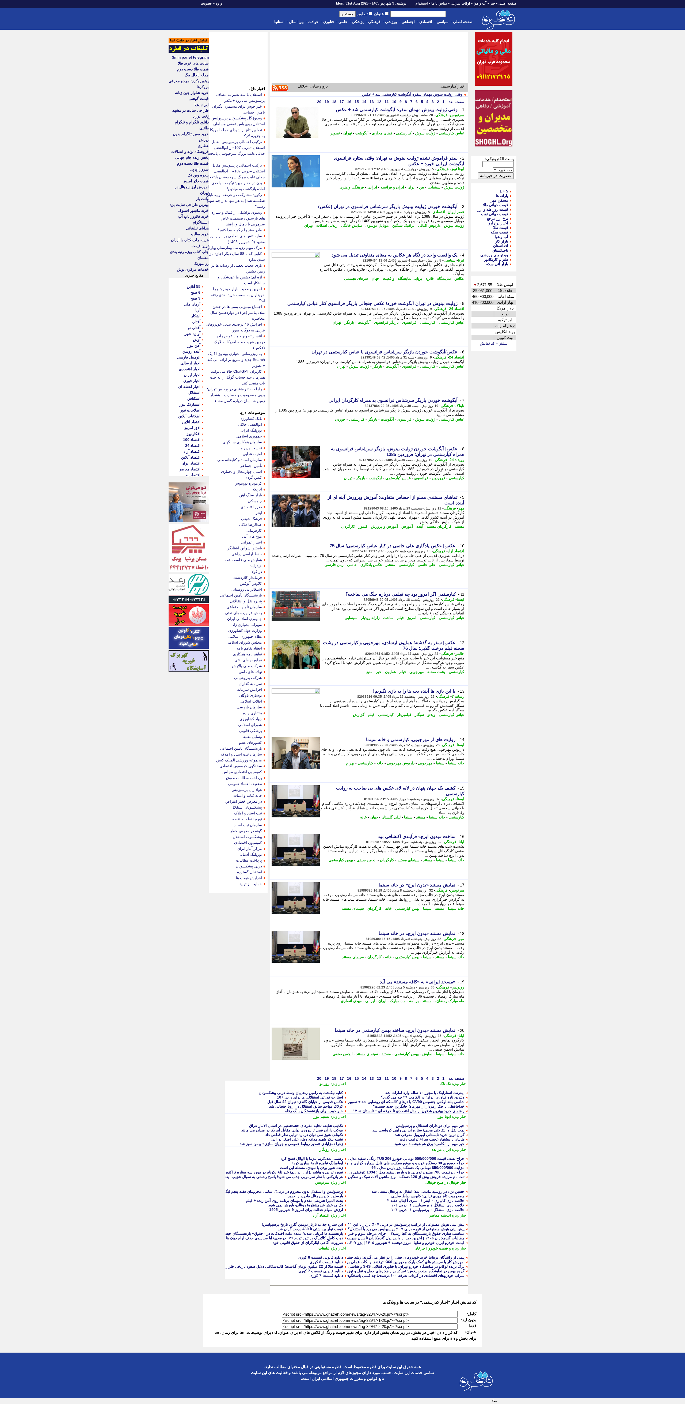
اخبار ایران (192, 375)
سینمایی (434, 187)
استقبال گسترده (249, 872)
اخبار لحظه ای (189, 386)
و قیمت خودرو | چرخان (432, 1248)
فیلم (400, 618)
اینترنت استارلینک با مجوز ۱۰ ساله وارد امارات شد (425, 1092)
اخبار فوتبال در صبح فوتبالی (446, 1182)
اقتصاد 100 (191, 439)
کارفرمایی (254, 530)
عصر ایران (456, 212)
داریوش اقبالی (429, 225)
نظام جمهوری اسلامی (245, 636)
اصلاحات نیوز (190, 410)
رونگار (324, 1149)
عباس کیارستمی (451, 133)
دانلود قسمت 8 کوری (326, 1262)
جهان (375, 278)
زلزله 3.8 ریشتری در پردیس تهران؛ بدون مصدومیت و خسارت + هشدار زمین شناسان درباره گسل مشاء (236, 395)
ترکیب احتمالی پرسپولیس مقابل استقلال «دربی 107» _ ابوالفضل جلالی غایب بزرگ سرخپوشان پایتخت (236, 171)
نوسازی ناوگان (250, 695)
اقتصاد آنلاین (190, 457)
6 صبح (195, 292)
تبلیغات (323, 1248)
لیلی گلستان (391, 817)
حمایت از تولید (250, 884)
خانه (380, 763)
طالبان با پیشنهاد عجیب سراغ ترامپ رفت (432, 1139)
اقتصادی (425, 22)
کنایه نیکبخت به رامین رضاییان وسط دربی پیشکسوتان (301, 1092)
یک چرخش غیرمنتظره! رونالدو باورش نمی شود (305, 1205)
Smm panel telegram (190, 57)
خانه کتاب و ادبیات (247, 795)
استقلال (194, 392)
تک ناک (445, 1083)
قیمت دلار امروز (196, 181)
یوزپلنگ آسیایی (250, 854)
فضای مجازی (382, 133)
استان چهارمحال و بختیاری (241, 471)
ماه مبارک (398, 1001)
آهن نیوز (194, 345)
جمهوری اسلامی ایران (244, 619)
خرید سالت (200, 234)
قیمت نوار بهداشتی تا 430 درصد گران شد (310, 1229)
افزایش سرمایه (249, 689)
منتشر (390, 565)
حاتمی (352, 565)
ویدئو (431, 714)
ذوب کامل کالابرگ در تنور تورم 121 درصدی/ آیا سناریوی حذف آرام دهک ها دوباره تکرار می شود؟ (266, 1238)
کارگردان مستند (439, 526)
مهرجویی (416, 672)
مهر (461, 508)
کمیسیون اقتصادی (248, 842)
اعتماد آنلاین (191, 422)
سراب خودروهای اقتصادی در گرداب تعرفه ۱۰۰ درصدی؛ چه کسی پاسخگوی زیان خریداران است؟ (388, 1275)
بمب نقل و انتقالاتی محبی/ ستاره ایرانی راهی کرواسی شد (418, 1130)
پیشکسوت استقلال (247, 837)
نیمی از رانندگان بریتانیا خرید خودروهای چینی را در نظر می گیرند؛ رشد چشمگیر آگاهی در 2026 (390, 1257)
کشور (363, 526)
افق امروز (192, 428)
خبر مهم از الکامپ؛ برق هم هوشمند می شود (429, 1144)
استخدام (422, 3)
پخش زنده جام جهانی (192, 157)
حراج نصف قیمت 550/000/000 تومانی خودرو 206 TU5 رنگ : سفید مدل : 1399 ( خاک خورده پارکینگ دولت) (379, 1158)
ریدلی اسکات (326, 225)
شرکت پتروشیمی (248, 677)
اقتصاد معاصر (189, 469)
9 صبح (195, 298)
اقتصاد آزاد (456, 551)
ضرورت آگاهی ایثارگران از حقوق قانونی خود (308, 1242)
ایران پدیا (202, 104)
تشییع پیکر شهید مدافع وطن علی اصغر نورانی (307, 1139)
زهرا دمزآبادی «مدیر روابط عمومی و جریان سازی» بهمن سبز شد (291, 1144)
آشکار (195, 316)
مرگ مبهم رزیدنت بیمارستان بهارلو (234, 248)
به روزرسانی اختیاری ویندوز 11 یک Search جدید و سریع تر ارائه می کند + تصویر (236, 360)
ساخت (388, 618)
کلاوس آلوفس (251, 583)
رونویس (458, 987)
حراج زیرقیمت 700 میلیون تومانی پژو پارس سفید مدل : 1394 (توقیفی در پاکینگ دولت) (396, 1172)
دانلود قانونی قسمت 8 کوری (320, 1257)
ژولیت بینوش (425, 133)
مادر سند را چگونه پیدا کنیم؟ (240, 230)
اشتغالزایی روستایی (246, 589)
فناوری (328, 22)
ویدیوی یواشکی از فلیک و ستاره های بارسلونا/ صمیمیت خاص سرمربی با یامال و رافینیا (238, 218)
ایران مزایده (441, 1149)
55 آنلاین (193, 286)
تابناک (459, 405)
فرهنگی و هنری (352, 187)
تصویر (335, 133)
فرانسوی (409, 322)
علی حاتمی (426, 565)
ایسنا (460, 599)
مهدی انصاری (351, 1001)
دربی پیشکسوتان (249, 866)
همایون (390, 672)
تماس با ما (439, 3)
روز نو (324, 1083)
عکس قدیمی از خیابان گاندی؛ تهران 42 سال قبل (305, 1102)
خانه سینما (456, 763)
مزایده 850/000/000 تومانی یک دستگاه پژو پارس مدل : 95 (418, 1167)
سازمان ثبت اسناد (248, 825)
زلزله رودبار (370, 618)
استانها (279, 22)
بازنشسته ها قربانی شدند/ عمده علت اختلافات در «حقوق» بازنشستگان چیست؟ (281, 1233)
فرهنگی (374, 22)
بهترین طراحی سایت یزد (189, 204)
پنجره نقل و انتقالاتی (246, 601)
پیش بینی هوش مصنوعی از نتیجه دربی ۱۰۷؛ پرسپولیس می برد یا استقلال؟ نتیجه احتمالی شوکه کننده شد (383, 1229)
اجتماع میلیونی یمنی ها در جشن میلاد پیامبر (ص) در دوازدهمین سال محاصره (237, 312)
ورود (219, 3)
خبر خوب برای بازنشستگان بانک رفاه (314, 1111)
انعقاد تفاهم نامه (249, 648)
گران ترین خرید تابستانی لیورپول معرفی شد (430, 1135)
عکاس (459, 278)
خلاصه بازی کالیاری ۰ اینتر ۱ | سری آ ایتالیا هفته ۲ (426, 1200)
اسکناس (193, 398)
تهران (347, 133)
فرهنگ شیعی (251, 518)
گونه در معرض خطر (246, 831)
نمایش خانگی (351, 225)
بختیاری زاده (252, 713)
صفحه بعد (456, 102)
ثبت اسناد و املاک (248, 813)
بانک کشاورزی (250, 418)
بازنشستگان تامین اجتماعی (241, 748)
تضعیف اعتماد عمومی (245, 784)
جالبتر (459, 653)
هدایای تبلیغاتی (197, 228)
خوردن (340, 419)
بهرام (350, 763)
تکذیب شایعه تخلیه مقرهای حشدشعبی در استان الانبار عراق (296, 1125)
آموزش (407, 526)
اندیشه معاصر (440, 1215)
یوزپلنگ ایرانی (250, 430)
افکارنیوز (193, 434)
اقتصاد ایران (190, 463)
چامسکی (255, 501)
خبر (492, 3)
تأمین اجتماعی (250, 465)
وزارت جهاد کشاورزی (245, 630)
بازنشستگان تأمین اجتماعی (241, 595)
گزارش (358, 714)
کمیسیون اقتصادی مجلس (242, 772)
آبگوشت (361, 133)
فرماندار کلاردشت (247, 577)
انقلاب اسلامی (250, 701)
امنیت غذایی (252, 454)
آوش (196, 339)
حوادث (313, 22)
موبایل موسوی (377, 225)
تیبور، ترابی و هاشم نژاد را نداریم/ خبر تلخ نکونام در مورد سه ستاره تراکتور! (283, 1172)
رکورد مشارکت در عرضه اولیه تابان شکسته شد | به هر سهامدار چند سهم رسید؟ (235, 201)
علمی (342, 22)
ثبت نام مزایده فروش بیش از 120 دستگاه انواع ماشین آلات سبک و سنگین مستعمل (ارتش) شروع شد (384, 1177)
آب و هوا (480, 3)
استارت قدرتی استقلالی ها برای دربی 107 (310, 1097)
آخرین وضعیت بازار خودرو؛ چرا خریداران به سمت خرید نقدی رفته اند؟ (238, 295)
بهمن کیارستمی (341, 860)
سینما (440, 763)
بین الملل (296, 22)
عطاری (203, 146)
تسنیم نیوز (321, 1116)
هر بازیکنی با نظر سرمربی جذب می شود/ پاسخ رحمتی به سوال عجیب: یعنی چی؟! (277, 1177)
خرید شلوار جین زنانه (192, 92)
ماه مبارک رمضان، (449, 1001)
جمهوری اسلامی (249, 436)
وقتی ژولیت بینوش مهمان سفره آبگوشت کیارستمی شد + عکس (412, 94)
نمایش (427, 1054)
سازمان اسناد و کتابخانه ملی (239, 460)
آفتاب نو (194, 328)
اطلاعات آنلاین (189, 416)
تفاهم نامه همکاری (247, 654)
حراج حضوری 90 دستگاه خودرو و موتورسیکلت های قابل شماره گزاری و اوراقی (401, 1163)
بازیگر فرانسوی (386, 322)
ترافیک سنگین (403, 225)
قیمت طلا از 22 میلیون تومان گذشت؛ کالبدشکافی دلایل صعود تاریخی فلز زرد (282, 1266)
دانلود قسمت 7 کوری (326, 1275)
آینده (419, 526)
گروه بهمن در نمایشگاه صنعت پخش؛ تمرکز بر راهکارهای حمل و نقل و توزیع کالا (402, 1271)
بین (421, 187)
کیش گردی (253, 477)
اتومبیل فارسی (188, 357)
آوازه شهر (192, 333)
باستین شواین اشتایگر (244, 548)
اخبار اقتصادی (189, 369)
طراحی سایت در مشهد (190, 110)
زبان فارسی (334, 565)
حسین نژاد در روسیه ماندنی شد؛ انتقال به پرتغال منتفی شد (418, 1191)
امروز (411, 618)
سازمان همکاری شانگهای (242, 442)
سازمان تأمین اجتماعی (244, 607)
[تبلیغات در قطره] (189, 51)
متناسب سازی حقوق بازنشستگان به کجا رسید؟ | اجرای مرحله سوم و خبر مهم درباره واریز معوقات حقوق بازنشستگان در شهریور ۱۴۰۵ (358, 1233)
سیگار (419, 714)
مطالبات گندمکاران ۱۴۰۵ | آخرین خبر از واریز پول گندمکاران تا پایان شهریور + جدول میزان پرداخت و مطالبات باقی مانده (369, 1238)
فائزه (430, 278)
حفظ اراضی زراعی (246, 554)
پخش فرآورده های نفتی (243, 613)
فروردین (438, 478)
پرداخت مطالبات (249, 860)
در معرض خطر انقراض (243, 801)
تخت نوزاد (201, 116)
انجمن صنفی (366, 860)
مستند (459, 526)
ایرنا (461, 260)
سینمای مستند (409, 860)
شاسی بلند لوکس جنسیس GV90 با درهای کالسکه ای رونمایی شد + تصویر (406, 1102)
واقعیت (388, 278)
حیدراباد (256, 566)
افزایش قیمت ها (249, 878)
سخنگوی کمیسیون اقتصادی (240, 766)
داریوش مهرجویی (400, 763)
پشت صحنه (436, 672)
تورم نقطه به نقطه (247, 819)
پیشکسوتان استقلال (246, 807)
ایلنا (461, 842)
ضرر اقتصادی (251, 507)
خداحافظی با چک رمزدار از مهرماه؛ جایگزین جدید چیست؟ (419, 1106)
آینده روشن (191, 351)
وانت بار (202, 199)
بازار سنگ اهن (250, 495)
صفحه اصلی (507, 3)
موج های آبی (252, 536)
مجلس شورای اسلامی (244, 642)
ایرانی (372, 187)
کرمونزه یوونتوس (248, 483)
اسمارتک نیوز (190, 404)
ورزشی (391, 22)
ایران (412, 187)
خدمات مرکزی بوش (193, 269)
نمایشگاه (444, 278)
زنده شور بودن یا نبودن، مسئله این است (311, 1167)
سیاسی (442, 22)
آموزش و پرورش (384, 526)
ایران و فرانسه (392, 187)
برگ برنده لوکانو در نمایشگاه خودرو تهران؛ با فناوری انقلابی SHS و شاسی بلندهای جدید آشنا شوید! (387, 1266)
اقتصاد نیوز (192, 475)
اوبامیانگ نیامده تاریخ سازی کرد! (317, 1163)
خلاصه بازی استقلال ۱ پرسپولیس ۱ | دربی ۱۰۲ (428, 1205)
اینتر (259, 513)
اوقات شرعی (460, 3)
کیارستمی (404, 133)
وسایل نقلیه (252, 736)
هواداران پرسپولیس (246, 789)
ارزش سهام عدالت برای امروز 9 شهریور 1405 (306, 1209)
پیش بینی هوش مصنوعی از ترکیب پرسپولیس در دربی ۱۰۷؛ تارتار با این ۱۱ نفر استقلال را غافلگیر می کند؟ (381, 1224)
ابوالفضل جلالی (250, 424)
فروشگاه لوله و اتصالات (190, 151)
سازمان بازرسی (249, 707)
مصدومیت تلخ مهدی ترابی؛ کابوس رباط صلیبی (428, 1196)
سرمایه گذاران (250, 683)
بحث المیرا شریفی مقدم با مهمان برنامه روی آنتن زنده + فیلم (294, 1200)
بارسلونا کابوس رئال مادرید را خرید (315, 1196)
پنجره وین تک (198, 175)
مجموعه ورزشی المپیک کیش (239, 760)
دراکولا (257, 571)
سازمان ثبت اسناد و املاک (241, 754)
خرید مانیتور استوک (193, 210)
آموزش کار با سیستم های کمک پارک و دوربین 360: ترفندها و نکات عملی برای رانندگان (397, 1262)
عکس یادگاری (371, 565)
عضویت (206, 3)
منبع (369, 672)
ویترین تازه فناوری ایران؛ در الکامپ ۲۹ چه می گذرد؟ (423, 1097)
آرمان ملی (192, 304)
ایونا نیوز (457, 169)
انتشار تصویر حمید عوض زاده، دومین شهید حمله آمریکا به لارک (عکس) (239, 342)
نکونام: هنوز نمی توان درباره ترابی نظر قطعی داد (304, 1135)
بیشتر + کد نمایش (494, 343)
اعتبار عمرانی (251, 542)
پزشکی (358, 22)
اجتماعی (408, 22)
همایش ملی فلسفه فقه (243, 560)
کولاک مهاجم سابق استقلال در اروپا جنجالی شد (306, 1106)
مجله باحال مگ (197, 75)
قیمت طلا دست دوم (193, 69)
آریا (197, 310)
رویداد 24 (457, 460)
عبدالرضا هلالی (250, 524)
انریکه (257, 489)
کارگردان (348, 526)
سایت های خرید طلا (193, 63)
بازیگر (349, 322)
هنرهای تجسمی (356, 278)
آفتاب (196, 322)
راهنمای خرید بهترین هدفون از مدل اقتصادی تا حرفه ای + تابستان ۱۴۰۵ (409, 1111)
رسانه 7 (458, 696)
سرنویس (457, 115)
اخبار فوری (191, 381)
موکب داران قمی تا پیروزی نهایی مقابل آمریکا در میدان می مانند (292, 1130)
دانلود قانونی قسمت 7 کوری (320, 1271)
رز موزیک (201, 263)
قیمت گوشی (199, 98)
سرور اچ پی (199, 169)
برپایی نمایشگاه (410, 278)
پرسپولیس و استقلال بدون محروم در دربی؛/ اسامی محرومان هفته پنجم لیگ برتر (280, 1191)
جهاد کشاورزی (250, 719)
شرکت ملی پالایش (247, 666)
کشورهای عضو (250, 742)
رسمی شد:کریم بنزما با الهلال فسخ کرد (312, 1158)
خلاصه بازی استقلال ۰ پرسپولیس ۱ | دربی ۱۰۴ (428, 1209)
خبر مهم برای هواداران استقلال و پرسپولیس (430, 1125)
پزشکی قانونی (250, 731)
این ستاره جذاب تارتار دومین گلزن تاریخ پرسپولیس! (302, 1224)
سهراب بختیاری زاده (246, 624)
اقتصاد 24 (456, 309)
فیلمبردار (404, 714)
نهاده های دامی (250, 672)
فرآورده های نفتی (248, 660)
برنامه (414, 1001)
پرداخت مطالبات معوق (244, 778)
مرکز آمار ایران (249, 848)
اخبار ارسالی (190, 363)
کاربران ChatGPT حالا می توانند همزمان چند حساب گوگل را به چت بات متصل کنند (237, 377)
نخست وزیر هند (250, 448)
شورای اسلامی (250, 725)
